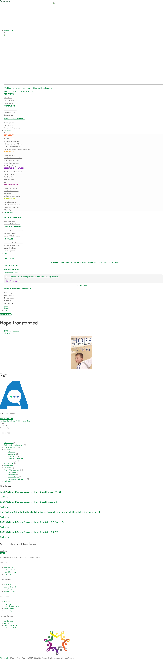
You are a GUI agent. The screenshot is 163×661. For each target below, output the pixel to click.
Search (2, 423)
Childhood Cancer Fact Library (13, 158)
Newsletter (7, 467)
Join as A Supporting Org (11, 245)
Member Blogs (13, 477)
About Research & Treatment (13, 172)
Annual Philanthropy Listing (12, 128)
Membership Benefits (10, 221)
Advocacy (11, 452)
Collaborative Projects (10, 110)
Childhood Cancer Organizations (13, 231)
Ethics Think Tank (9, 180)
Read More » (4, 497)
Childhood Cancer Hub (11, 191)
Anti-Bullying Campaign (11, 166)
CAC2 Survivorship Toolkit (12, 205)
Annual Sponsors (9, 123)
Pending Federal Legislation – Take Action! (17, 149)
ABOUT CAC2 (9, 94)
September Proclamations (12, 147)
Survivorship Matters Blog (16, 479)
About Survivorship (10, 202)
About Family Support (11, 188)
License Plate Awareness (11, 163)
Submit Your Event (9, 303)
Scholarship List (8, 193)
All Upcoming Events (10, 293)
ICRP (5, 182)
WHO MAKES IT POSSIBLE (14, 119)
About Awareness (9, 155)
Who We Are (8, 98)
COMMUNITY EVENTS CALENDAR (17, 289)
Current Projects (9, 174)
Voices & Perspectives (11, 470)
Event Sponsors (8, 125)
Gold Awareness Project (11, 160)
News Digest (8, 465)
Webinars (7, 481)
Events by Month (9, 298)
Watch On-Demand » (12, 281)
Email (2, 551)
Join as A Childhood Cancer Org (13, 243)
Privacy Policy (5, 658)
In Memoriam (8, 463)
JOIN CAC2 (8, 239)
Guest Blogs (12, 474)
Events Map (7, 301)
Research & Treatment (15, 458)
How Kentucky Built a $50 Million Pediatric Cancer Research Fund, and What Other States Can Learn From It (50, 511)
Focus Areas (8, 449)
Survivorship (12, 461)
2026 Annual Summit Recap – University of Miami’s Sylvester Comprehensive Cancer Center (83, 262)
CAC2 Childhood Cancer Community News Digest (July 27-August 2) (32, 522)
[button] (81, 25)
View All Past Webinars (83, 286)
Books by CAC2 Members (12, 196)
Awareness (11, 454)
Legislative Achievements (11, 141)
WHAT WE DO (9, 106)
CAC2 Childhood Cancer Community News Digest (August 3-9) (29, 501)
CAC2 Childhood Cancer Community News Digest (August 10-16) (30, 491)
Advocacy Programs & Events (13, 144)
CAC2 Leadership (9, 100)
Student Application (9, 251)
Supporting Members (10, 233)
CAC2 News (8, 443)
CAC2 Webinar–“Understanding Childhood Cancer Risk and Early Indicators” (32, 276)
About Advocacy (9, 139)
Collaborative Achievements (13, 445)
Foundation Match (9, 177)
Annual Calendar (9, 295)
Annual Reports (8, 103)
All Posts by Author (6, 419)
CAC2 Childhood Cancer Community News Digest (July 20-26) (29, 532)
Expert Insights (13, 472)
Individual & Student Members (13, 236)
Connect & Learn (9, 115)
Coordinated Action (9, 112)
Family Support (13, 456)
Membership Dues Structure (12, 224)
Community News (10, 447)
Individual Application (10, 248)
